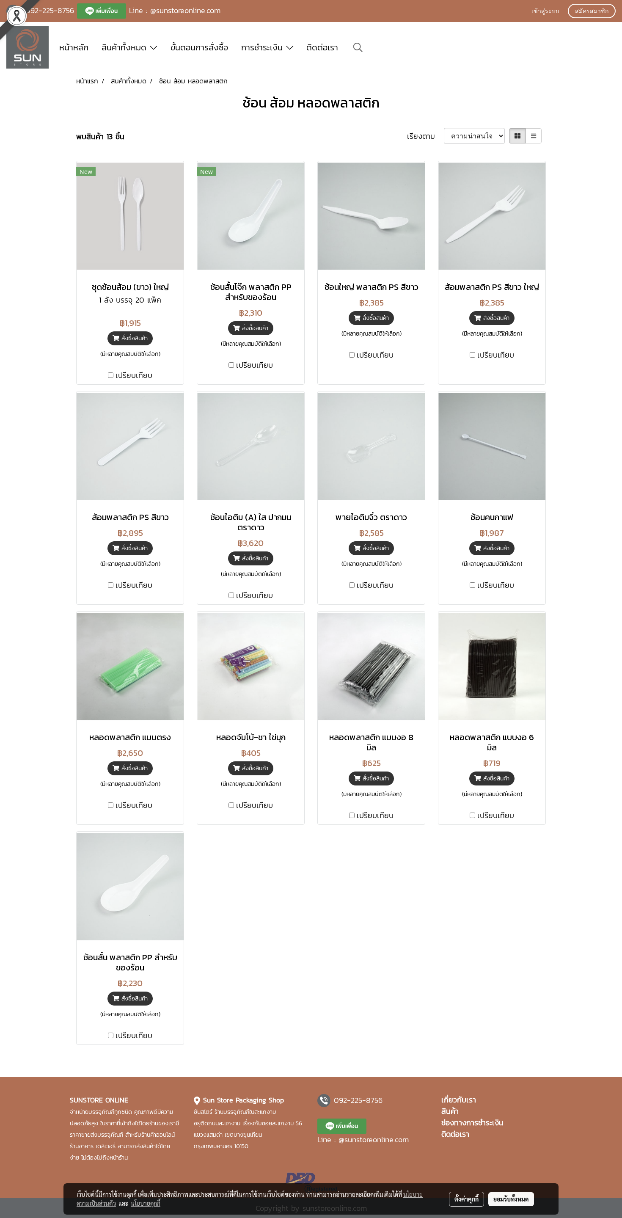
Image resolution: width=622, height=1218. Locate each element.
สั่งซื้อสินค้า (133, 338)
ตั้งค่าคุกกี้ (466, 1199)
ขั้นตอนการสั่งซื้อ (199, 47)
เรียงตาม (425, 136)
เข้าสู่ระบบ (545, 11)
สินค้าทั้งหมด (126, 47)
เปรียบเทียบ (134, 375)
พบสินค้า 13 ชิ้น (100, 136)
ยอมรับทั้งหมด (511, 1199)
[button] (358, 47)
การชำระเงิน (263, 47)
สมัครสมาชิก (591, 11)
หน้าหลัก (73, 47)
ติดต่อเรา (322, 47)
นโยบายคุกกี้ (145, 1203)
